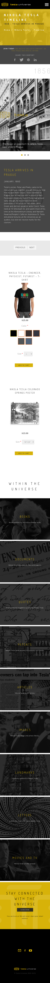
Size (19, 353)
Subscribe (25, 910)
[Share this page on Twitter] (21, 60)
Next (32, 247)
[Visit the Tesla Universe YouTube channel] (30, 951)
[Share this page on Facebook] (15, 60)
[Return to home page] (25, 969)
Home (7, 30)
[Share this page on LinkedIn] (35, 60)
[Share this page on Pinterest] (28, 60)
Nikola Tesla (22, 30)
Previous (20, 247)
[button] (21, 155)
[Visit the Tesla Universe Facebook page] (25, 951)
